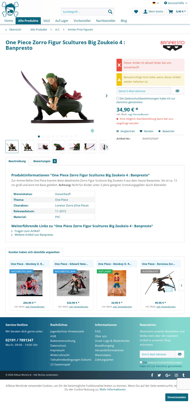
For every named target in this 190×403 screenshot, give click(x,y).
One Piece (61, 200)
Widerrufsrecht (59, 355)
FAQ (98, 331)
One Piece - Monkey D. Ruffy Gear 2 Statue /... (30, 264)
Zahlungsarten (104, 359)
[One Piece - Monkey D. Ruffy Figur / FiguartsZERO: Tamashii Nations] (117, 283)
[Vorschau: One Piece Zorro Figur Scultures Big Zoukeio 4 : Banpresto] (12, 146)
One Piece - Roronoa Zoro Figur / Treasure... (161, 264)
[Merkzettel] (136, 11)
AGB (53, 336)
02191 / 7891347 (19, 340)
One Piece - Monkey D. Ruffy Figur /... (117, 264)
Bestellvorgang (104, 345)
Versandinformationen (109, 350)
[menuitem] (87, 11)
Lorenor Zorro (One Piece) (71, 205)
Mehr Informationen (113, 389)
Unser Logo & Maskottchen (112, 341)
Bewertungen (44, 161)
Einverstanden (177, 397)
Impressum (57, 350)
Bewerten (168, 131)
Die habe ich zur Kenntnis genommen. (161, 364)
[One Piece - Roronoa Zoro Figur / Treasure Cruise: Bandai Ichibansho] (160, 283)
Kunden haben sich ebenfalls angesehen (34, 252)
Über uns (101, 336)
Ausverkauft (63, 194)
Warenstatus (103, 355)
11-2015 (60, 211)
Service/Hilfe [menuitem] (176, 3)
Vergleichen (127, 131)
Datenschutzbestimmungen (142, 98)
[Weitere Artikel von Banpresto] (172, 45)
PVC (57, 217)
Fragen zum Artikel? (27, 231)
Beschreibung (17, 161)
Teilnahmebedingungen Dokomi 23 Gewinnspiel (70, 362)
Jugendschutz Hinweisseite (67, 331)
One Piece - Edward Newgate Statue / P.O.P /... (74, 264)
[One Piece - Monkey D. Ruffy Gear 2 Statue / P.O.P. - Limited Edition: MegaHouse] (29, 283)
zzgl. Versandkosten (138, 114)
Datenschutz (58, 345)
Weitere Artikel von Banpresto (33, 234)
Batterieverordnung (62, 341)
